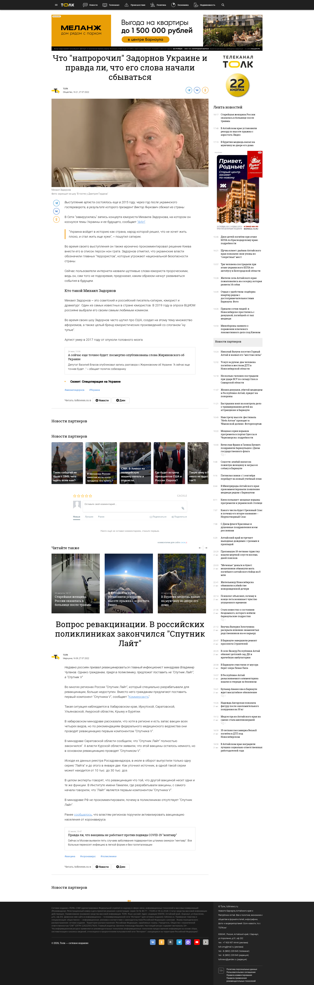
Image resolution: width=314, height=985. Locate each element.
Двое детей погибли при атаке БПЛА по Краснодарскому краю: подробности (239, 240)
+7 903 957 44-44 (231, 942)
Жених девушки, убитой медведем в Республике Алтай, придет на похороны (241, 393)
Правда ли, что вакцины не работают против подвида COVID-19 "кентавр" (122, 835)
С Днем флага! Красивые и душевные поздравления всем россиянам (239, 527)
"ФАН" (141, 222)
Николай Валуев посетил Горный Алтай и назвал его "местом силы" (241, 353)
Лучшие (89, 516)
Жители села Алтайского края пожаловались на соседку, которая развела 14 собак (241, 281)
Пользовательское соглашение (241, 972)
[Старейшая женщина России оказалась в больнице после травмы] (76, 583)
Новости (93, 5)
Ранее (101, 516)
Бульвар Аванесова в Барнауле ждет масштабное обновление (239, 690)
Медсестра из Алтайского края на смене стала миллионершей (241, 718)
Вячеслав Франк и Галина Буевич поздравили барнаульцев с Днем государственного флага (240, 448)
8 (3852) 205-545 (230, 951)
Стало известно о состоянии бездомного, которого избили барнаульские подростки (238, 613)
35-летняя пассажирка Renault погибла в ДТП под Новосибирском (239, 733)
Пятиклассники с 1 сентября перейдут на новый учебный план (241, 477)
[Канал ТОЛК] (121, 400)
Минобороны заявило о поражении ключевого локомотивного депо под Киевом (240, 329)
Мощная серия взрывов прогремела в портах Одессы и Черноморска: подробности (239, 434)
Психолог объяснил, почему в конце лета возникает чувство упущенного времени (239, 599)
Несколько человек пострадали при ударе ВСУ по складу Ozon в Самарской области (239, 379)
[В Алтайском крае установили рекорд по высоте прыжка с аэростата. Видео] (129, 583)
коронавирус (88, 856)
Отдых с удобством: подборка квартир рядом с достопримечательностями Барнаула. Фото (238, 296)
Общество (67, 92)
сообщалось (83, 814)
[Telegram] (189, 90)
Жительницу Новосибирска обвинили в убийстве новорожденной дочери (237, 585)
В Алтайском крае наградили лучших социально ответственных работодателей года (241, 747)
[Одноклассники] (205, 90)
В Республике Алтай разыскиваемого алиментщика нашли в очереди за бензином (239, 678)
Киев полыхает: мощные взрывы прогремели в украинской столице (241, 501)
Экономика (183, 5)
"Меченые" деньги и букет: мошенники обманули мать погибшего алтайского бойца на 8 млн (241, 570)
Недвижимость (207, 5)
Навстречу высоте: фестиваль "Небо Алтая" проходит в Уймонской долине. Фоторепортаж (241, 420)
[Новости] (102, 400)
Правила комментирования (239, 975)
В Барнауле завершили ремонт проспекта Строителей (239, 642)
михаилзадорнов (74, 390)
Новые (76, 516)
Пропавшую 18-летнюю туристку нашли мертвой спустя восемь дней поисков (240, 555)
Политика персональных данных (242, 969)
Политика (161, 5)
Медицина (67, 658)
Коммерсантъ (139, 697)
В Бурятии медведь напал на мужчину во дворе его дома (180, 601)
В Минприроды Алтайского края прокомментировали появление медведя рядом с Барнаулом (240, 489)
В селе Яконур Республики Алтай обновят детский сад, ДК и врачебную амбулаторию (240, 654)
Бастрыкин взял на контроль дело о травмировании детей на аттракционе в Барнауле (241, 407)
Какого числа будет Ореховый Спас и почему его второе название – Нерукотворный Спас (241, 513)
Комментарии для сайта (172, 542)
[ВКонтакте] (197, 90)
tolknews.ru (232, 906)
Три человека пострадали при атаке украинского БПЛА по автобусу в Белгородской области (241, 267)
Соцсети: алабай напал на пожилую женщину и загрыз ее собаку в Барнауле (239, 465)
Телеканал (114, 5)
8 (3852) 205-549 (230, 955)
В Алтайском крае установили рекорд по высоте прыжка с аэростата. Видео (129, 599)
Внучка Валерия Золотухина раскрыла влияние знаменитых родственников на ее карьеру (240, 630)
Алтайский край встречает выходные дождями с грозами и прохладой (240, 541)
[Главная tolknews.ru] (67, 5)
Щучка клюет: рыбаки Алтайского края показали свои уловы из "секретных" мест (241, 254)
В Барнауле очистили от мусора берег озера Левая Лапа (239, 666)
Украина (94, 390)
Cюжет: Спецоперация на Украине (95, 381)
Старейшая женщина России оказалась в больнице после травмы (73, 601)
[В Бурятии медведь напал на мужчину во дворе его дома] (182, 583)
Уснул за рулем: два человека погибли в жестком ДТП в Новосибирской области (238, 365)
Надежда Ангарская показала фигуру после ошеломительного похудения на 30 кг (240, 706)
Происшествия (138, 5)
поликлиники (108, 856)
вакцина (70, 856)
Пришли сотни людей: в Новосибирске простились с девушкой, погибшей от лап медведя (237, 313)
